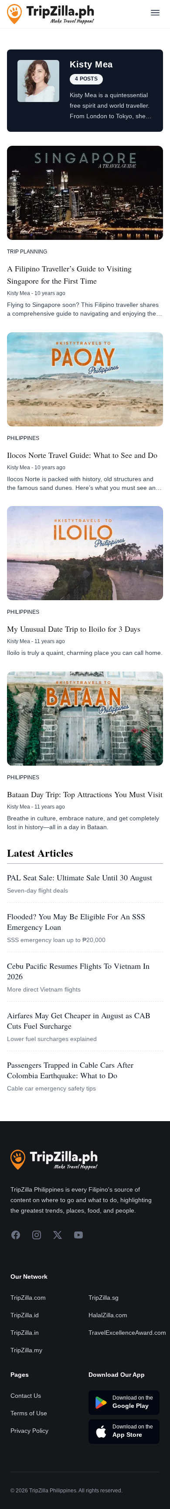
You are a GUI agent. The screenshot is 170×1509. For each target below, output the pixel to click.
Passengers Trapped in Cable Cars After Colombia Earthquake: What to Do (70, 1069)
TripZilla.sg (103, 1297)
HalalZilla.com (107, 1315)
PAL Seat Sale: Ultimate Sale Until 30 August (79, 877)
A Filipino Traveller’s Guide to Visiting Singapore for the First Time (69, 274)
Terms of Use (28, 1413)
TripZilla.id (24, 1315)
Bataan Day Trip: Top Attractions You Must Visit (85, 794)
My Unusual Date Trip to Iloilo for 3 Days (73, 628)
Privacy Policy (29, 1430)
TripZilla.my (26, 1350)
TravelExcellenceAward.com (127, 1332)
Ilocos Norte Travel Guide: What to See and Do (82, 455)
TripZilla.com (28, 1297)
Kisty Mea (18, 293)
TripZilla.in (24, 1332)
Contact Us (25, 1395)
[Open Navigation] (155, 14)
